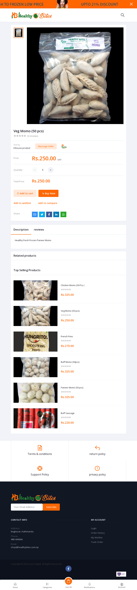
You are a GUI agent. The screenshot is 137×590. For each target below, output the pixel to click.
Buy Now (49, 193)
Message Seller (46, 146)
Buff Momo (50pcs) (70, 362)
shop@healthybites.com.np (25, 547)
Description (21, 229)
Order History (98, 532)
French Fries (67, 336)
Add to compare (47, 203)
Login (93, 528)
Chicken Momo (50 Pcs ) (72, 285)
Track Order (97, 542)
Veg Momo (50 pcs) (70, 311)
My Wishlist (96, 537)
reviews (39, 229)
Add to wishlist (22, 203)
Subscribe (51, 507)
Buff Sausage (68, 413)
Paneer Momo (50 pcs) (72, 387)
